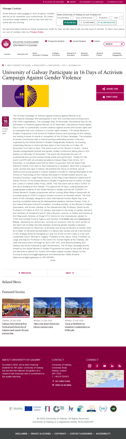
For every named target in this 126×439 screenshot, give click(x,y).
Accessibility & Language (92, 2)
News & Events (40, 65)
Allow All (71, 22)
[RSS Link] (119, 365)
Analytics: (103, 17)
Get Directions (62, 381)
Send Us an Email (63, 385)
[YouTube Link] (104, 365)
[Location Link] (105, 386)
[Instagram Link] (89, 365)
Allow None (88, 22)
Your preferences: (84, 17)
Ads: (116, 17)
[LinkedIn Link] (112, 365)
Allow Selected (107, 22)
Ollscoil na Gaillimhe (54, 2)
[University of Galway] (19, 43)
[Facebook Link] (97, 365)
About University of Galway (19, 65)
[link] (25, 408)
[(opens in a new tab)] (25, 410)
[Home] (3, 65)
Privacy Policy (36, 32)
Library (73, 2)
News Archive (54, 65)
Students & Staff (115, 2)
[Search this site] (121, 44)
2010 (64, 65)
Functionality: (63, 17)
